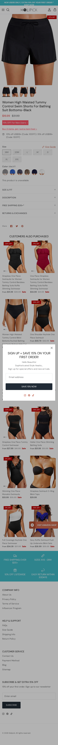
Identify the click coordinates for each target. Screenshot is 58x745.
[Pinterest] (29, 395)
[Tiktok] (33, 395)
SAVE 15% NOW (29, 386)
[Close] (52, 348)
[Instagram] (25, 395)
